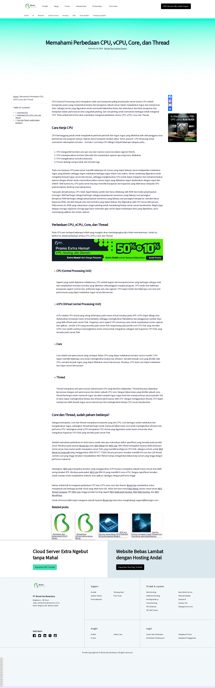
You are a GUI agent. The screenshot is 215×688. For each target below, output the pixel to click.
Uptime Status (96, 596)
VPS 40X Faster (152, 610)
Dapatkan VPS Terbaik (45, 567)
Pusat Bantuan (96, 599)
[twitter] (39, 635)
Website (41, 15)
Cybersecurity (53, 15)
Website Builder (185, 596)
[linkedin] (44, 635)
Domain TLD (183, 603)
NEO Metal (99, 445)
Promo (67, 6)
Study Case (118, 634)
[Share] (185, 109)
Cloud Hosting (151, 603)
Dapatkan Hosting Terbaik (130, 567)
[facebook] (34, 635)
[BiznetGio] (31, 6)
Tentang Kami (119, 592)
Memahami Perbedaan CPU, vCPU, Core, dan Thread (107, 42)
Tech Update (84, 15)
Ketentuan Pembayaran (155, 638)
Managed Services (186, 606)
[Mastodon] (185, 101)
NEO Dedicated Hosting (121, 492)
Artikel (93, 634)
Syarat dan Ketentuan (154, 634)
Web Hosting (151, 592)
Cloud (26, 15)
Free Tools (113, 6)
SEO (74, 15)
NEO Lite (113, 445)
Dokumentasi (81, 6)
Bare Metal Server (186, 592)
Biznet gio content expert (115, 48)
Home (15, 96)
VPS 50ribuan (151, 606)
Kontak (93, 592)
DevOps (66, 15)
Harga (56, 6)
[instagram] (50, 635)
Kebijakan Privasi (185, 634)
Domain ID (182, 599)
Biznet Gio (84, 445)
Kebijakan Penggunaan (187, 638)
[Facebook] (185, 97)
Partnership (97, 6)
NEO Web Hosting (141, 492)
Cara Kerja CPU (22, 113)
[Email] (185, 105)
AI (33, 15)
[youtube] (55, 635)
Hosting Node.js (152, 599)
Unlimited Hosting (153, 596)
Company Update (99, 15)
